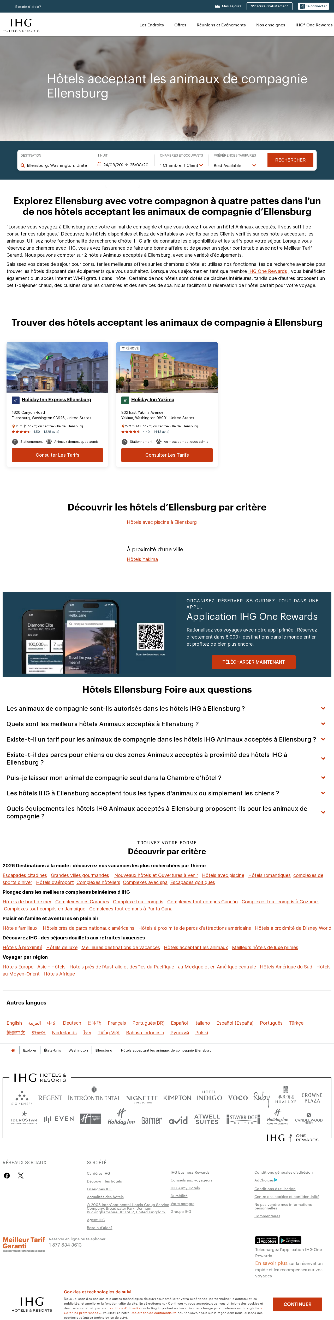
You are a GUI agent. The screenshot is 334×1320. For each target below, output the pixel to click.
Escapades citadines (25, 875)
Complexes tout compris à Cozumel (280, 901)
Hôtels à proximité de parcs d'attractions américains (194, 928)
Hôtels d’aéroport (55, 882)
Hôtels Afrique (59, 974)
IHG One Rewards (267, 271)
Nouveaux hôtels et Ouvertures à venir (156, 875)
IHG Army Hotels (185, 1187)
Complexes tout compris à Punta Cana (130, 908)
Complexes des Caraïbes (82, 901)
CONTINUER (298, 1304)
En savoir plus (271, 1262)
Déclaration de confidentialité (153, 1312)
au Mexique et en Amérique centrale (217, 966)
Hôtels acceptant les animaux (196, 947)
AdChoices (264, 1180)
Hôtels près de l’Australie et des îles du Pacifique (121, 966)
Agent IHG (96, 1219)
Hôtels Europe (18, 966)
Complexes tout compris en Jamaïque (44, 908)
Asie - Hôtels (51, 966)
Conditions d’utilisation (275, 1188)
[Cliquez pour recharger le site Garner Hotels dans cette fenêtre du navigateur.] (151, 1119)
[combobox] (57, 165)
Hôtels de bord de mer (27, 901)
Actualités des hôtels (105, 1196)
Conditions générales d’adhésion (283, 1172)
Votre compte (182, 1203)
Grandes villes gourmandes (80, 875)
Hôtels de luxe (61, 947)
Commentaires (267, 1215)
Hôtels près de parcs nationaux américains (88, 928)
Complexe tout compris (138, 901)
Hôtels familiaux (20, 928)
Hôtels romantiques (269, 875)
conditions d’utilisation (124, 1307)
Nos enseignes (270, 24)
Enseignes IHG (99, 1188)
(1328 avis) (51, 432)
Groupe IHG (181, 1211)
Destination (31, 155)
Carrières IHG (98, 1173)
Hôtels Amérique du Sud (286, 966)
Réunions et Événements (221, 24)
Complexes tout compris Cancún (202, 901)
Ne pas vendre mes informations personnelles (283, 1206)
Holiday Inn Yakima (152, 399)
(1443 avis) (160, 432)
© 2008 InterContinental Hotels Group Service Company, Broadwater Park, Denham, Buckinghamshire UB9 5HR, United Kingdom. (128, 1208)
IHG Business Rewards (190, 1172)
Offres (180, 24)
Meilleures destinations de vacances (120, 947)
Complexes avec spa (145, 882)
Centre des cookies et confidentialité (286, 1196)
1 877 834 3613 (65, 1244)
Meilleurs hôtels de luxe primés (265, 947)
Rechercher (290, 160)
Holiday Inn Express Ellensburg (56, 399)
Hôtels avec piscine (223, 875)
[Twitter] (21, 1175)
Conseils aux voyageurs (191, 1180)
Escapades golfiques (192, 882)
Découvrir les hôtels (104, 1181)
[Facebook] (8, 1175)
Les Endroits (152, 24)
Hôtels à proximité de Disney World (293, 928)
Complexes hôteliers (98, 882)
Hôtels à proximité (22, 947)
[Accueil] (13, 1050)
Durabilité (179, 1195)
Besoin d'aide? (28, 7)
